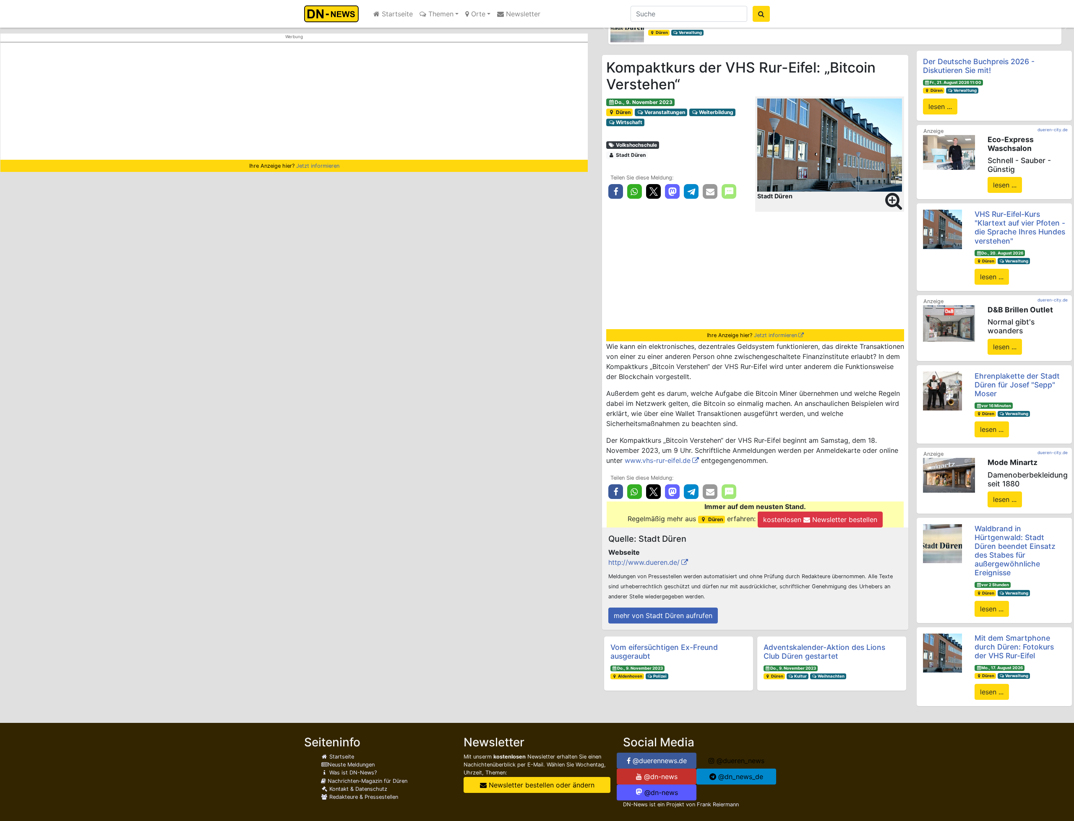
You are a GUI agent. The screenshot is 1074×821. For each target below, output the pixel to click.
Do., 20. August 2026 (1002, 253)
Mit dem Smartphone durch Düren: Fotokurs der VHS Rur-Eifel (1014, 647)
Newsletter (522, 14)
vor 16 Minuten (996, 405)
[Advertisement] (294, 101)
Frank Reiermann (718, 804)
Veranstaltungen (664, 112)
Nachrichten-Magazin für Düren (366, 781)
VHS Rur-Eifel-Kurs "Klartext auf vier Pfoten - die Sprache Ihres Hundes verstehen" (1020, 227)
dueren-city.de (1053, 129)
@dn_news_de (739, 776)
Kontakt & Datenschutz (357, 789)
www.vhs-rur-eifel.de (658, 460)
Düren (661, 32)
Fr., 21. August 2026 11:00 (955, 82)
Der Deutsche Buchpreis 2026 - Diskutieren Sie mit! (979, 66)
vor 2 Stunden (995, 584)
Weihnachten (831, 676)
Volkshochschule (636, 145)
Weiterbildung (715, 112)
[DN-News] (333, 13)
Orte (477, 14)
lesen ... (940, 106)
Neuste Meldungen (351, 764)
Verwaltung (690, 32)
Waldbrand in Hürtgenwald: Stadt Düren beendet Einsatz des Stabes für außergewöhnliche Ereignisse (1015, 550)
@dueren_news (739, 760)
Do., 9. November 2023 (644, 102)
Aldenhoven (629, 676)
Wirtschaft (628, 122)
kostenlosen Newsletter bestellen (820, 519)
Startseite (396, 14)
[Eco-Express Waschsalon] (949, 152)
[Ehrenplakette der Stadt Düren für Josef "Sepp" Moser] (942, 390)
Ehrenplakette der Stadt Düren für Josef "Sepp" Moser (1017, 385)
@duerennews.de (659, 760)
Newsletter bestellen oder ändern (540, 785)
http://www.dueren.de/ (644, 562)
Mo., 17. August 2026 (1002, 667)
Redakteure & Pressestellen (363, 797)
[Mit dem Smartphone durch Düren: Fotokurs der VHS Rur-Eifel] (942, 652)
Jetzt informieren (317, 166)
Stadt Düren (630, 155)
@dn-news (660, 776)
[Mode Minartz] (949, 474)
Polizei (659, 676)
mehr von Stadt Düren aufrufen (663, 615)
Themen (440, 14)
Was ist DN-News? (352, 772)
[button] (604, 28)
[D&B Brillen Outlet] (949, 323)
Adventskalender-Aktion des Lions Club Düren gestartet (824, 651)
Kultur (800, 676)
